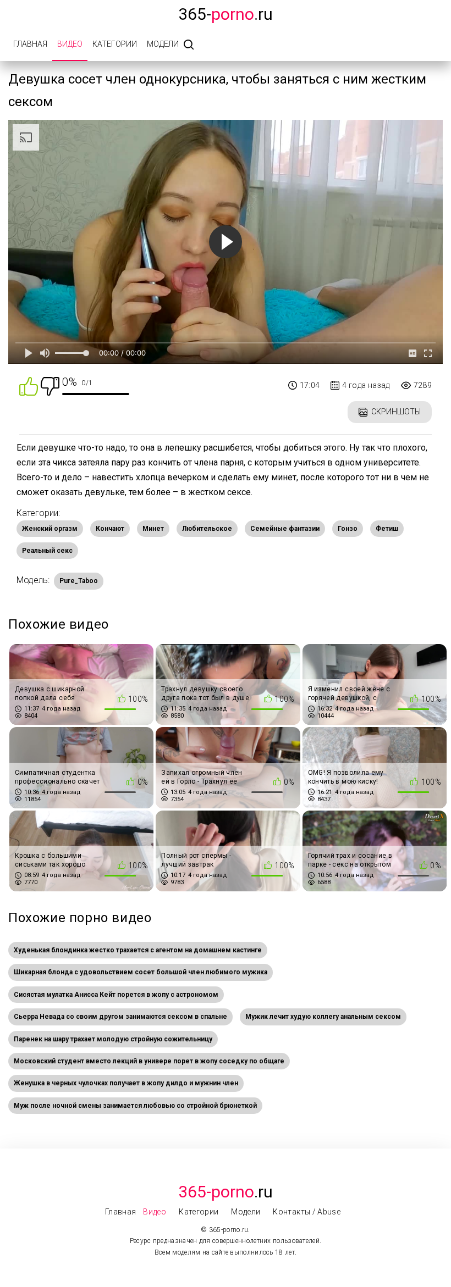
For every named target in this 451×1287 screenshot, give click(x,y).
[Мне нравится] (28, 385)
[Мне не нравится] (50, 385)
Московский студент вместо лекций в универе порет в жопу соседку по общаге (149, 1061)
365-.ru (225, 14)
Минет (153, 528)
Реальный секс (47, 550)
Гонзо (348, 528)
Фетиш (387, 528)
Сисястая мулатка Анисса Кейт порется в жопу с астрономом (116, 994)
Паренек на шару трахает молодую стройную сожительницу (113, 1039)
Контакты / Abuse (306, 1211)
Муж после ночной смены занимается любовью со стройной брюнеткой (135, 1106)
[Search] (189, 45)
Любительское (207, 528)
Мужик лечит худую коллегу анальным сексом (323, 1016)
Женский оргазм (50, 528)
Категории (114, 44)
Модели (163, 44)
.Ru (225, 1191)
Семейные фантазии (285, 528)
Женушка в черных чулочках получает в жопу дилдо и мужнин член (126, 1083)
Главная (30, 44)
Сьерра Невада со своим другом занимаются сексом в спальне (120, 1016)
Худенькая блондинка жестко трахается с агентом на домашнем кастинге (138, 950)
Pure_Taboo (78, 581)
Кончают (110, 528)
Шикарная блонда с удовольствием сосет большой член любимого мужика (140, 972)
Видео (69, 44)
